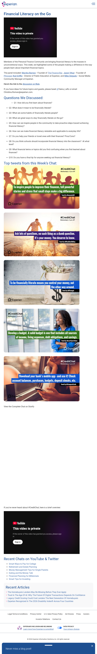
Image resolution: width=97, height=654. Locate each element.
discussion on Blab (31, 84)
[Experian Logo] (9, 4)
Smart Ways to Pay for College (22, 564)
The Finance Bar (55, 73)
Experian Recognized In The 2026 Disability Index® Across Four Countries (40, 601)
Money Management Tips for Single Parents (28, 570)
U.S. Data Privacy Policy (53, 614)
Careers (86, 614)
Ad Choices (69, 614)
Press (78, 614)
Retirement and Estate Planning (23, 567)
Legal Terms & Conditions (18, 614)
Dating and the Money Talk (21, 573)
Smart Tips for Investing (19, 579)
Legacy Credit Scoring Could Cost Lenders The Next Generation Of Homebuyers (43, 598)
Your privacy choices (71, 629)
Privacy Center (35, 614)
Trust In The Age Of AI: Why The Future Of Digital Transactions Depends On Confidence (46, 595)
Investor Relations (43, 619)
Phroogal (8, 76)
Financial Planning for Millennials (24, 576)
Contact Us (56, 619)
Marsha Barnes (29, 73)
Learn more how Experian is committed (38, 629)
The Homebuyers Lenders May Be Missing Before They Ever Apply (37, 592)
